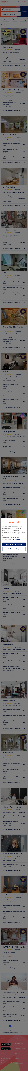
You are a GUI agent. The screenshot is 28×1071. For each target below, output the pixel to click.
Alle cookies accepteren (14, 544)
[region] (14, 535)
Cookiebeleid (16, 539)
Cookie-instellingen (14, 549)
